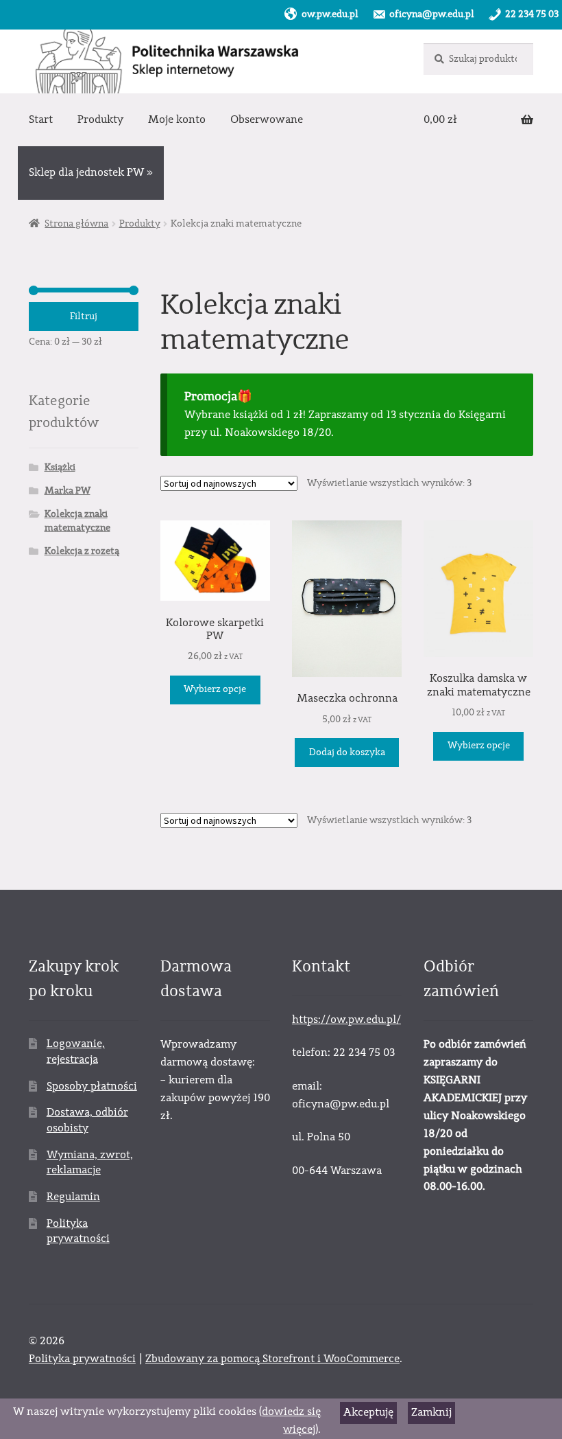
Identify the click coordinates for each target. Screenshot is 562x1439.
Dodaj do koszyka (347, 752)
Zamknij (431, 1412)
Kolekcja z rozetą (82, 551)
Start (41, 119)
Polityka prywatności (82, 1359)
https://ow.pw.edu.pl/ (346, 1019)
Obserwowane (266, 119)
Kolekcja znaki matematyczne (77, 521)
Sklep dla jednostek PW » (91, 172)
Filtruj (83, 316)
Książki (60, 467)
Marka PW (67, 491)
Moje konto (177, 119)
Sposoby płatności (92, 1086)
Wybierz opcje (215, 689)
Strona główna (76, 224)
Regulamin (73, 1197)
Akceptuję (368, 1412)
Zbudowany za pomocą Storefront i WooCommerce (272, 1359)
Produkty (100, 119)
